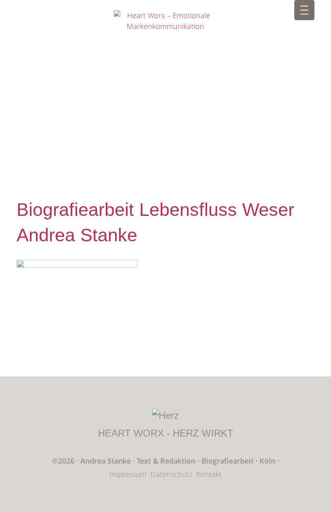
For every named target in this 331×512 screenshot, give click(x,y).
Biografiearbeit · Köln (239, 461)
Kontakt (209, 474)
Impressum (128, 474)
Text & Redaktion (167, 461)
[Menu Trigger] (304, 10)
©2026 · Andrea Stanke (91, 461)
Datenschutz (171, 474)
